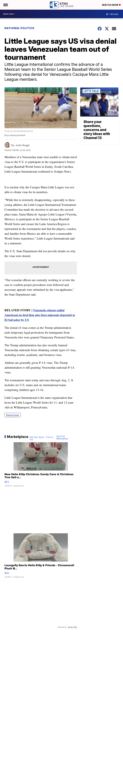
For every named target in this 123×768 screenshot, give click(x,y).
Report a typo (12, 415)
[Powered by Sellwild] (72, 627)
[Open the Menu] (5, 5)
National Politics (19, 28)
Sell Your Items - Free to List (41, 438)
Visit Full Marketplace (62, 437)
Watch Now (110, 4)
